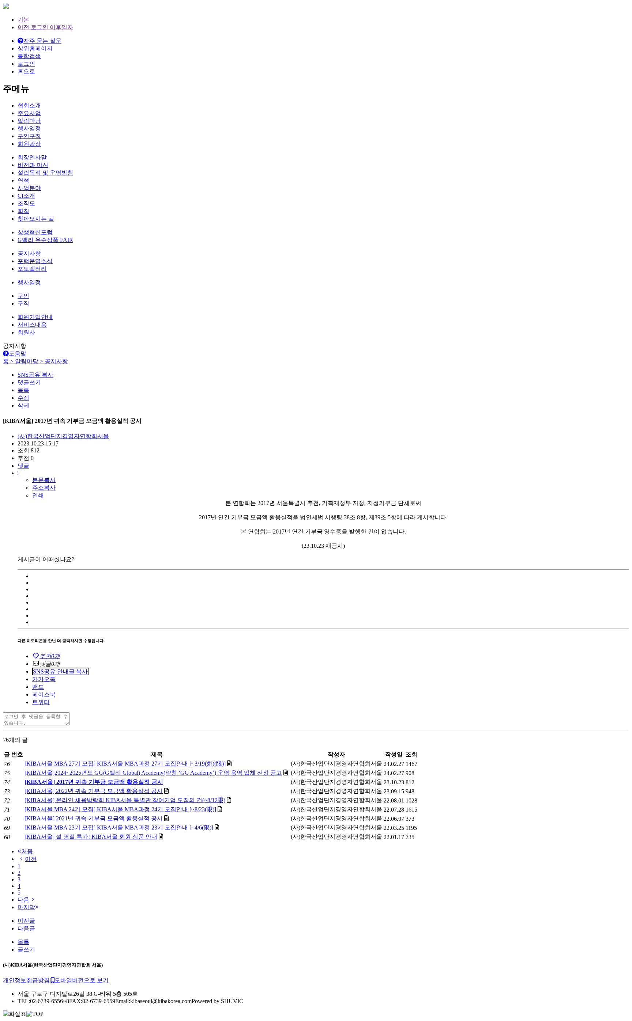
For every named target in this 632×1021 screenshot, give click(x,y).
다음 (23, 899)
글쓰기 (26, 949)
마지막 (26, 907)
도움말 (17, 353)
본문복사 (44, 480)
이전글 (26, 921)
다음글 (26, 928)
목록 (23, 390)
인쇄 (38, 495)
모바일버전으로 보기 (81, 980)
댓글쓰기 (29, 382)
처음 (27, 851)
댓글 (23, 466)
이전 (31, 859)
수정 (23, 398)
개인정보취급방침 (26, 980)
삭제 (23, 405)
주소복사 (44, 488)
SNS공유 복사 (35, 375)
